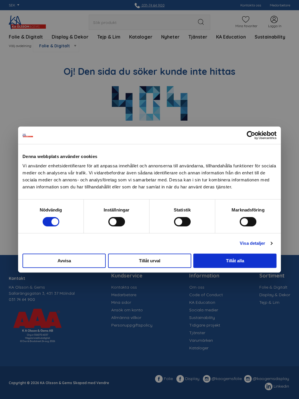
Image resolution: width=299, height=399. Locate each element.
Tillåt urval (149, 260)
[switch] (116, 221)
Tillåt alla (235, 260)
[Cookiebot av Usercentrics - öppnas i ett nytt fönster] (251, 135)
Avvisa (64, 260)
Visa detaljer (252, 243)
